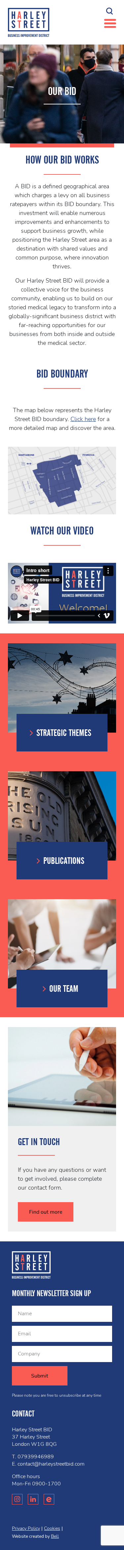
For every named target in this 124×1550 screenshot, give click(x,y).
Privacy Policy (26, 1528)
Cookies (52, 1528)
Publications (63, 861)
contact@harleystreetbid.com (51, 1464)
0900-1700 (46, 1483)
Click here (83, 419)
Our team (63, 989)
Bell (55, 1536)
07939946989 (36, 1456)
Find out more (45, 1212)
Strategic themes (63, 733)
